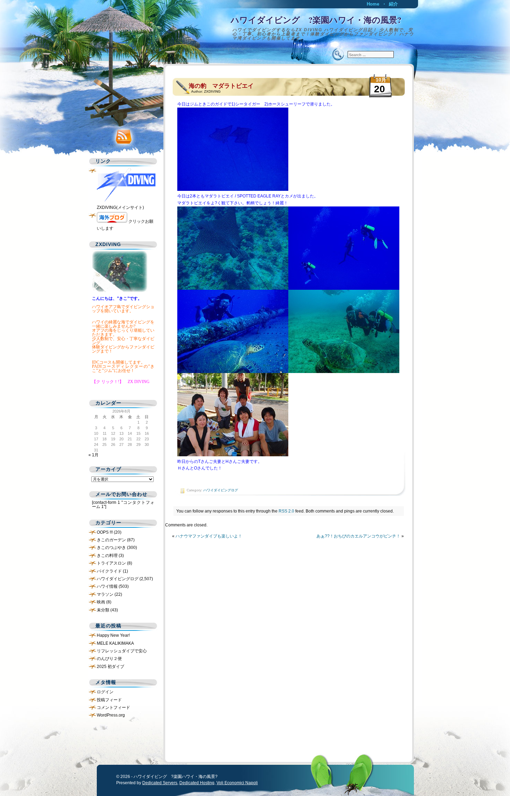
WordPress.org (111, 715)
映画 (101, 602)
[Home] (255, 26)
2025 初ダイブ (110, 666)
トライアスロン (111, 563)
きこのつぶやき (111, 547)
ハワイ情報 (107, 586)
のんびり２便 (109, 658)
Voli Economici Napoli (237, 782)
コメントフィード (113, 707)
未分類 (103, 610)
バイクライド (109, 571)
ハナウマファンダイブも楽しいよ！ (209, 536)
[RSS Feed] (121, 135)
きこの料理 (107, 555)
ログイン (105, 691)
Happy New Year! (113, 635)
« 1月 (93, 454)
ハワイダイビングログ (220, 490)
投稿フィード (109, 699)
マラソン (105, 594)
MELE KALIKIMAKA (115, 643)
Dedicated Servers (159, 782)
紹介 (393, 4)
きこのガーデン (111, 539)
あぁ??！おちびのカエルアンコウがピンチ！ (358, 536)
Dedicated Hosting (196, 782)
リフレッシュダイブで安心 (122, 651)
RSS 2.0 (286, 511)
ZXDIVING (212, 91)
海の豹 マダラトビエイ (221, 86)
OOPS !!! (105, 532)
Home (373, 4)
